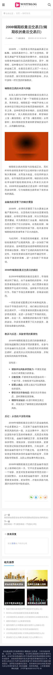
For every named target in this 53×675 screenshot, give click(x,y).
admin (9, 38)
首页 (18, 13)
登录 (13, 543)
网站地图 (15, 668)
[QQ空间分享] (41, 497)
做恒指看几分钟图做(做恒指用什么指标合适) (25, 625)
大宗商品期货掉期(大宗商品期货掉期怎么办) (25, 633)
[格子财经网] (26, 5)
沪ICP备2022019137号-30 (31, 668)
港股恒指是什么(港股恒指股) (18, 621)
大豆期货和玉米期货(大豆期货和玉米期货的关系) (27, 617)
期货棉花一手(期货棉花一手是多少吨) (20, 524)
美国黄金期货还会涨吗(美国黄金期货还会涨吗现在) (26, 517)
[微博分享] (45, 497)
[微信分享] (31, 497)
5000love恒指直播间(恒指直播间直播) (22, 612)
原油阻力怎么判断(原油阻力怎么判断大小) (24, 637)
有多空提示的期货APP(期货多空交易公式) (24, 608)
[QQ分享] (36, 497)
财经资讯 (21, 38)
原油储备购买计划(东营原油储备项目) (22, 629)
